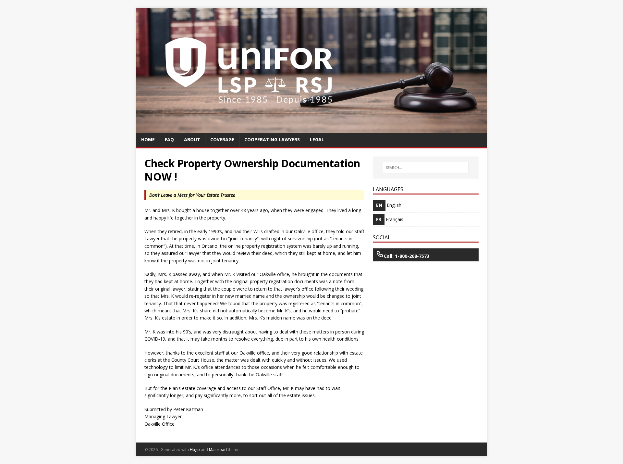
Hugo (195, 449)
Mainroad (218, 449)
